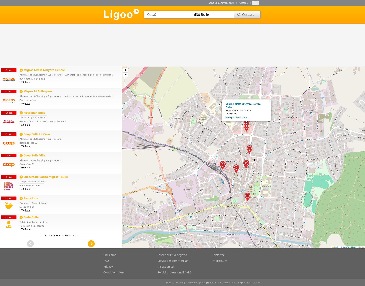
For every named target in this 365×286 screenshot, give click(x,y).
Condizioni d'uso (114, 272)
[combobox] (166, 14)
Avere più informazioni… (237, 117)
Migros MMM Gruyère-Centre (42, 70)
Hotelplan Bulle (33, 113)
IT (255, 2)
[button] (246, 127)
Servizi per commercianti (174, 261)
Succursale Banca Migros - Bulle (44, 177)
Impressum (219, 261)
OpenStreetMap (348, 247)
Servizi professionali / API (174, 272)
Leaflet (336, 247)
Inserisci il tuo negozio (172, 255)
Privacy (108, 266)
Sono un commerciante (221, 2)
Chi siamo (109, 255)
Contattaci (218, 255)
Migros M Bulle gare (36, 91)
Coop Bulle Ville (33, 155)
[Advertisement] (182, 45)
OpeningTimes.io (206, 282)
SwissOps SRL (254, 282)
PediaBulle (29, 217)
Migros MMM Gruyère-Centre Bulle (243, 105)
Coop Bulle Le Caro (35, 134)
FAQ (106, 261)
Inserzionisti (166, 266)
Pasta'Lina (29, 198)
